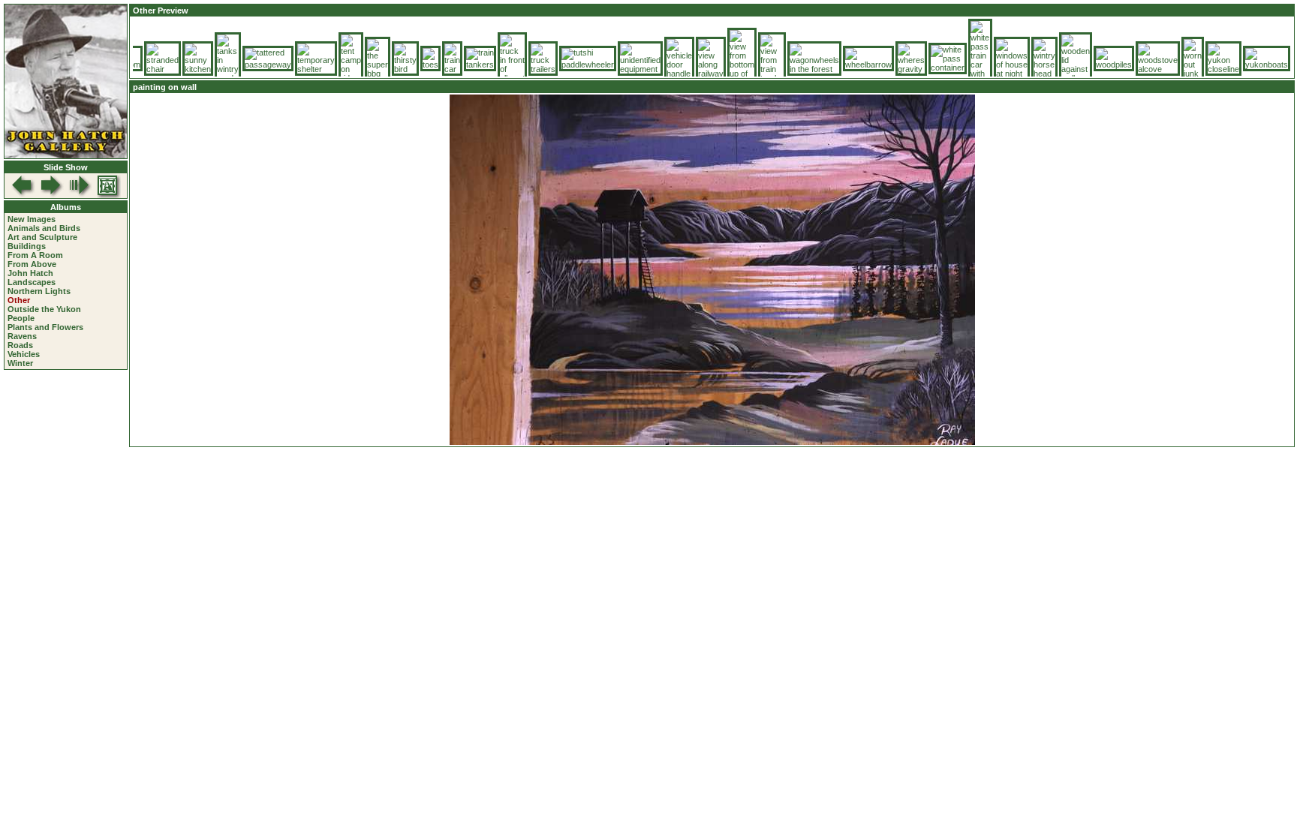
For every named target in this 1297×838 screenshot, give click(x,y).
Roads (20, 345)
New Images (32, 219)
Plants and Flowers (45, 327)
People (21, 318)
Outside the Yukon (44, 309)
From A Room (35, 255)
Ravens (22, 336)
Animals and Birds (44, 228)
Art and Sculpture (42, 237)
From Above (32, 264)
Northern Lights (39, 291)
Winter (20, 363)
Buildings (27, 246)
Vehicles (24, 354)
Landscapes (32, 282)
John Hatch (30, 273)
